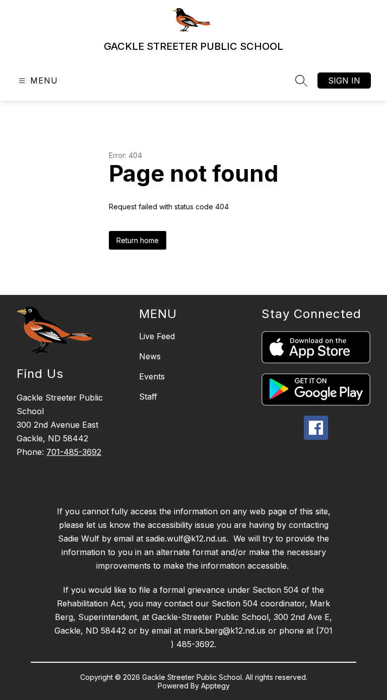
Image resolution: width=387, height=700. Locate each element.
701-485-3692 (73, 452)
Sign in (344, 80)
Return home (137, 240)
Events (152, 376)
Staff (148, 397)
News (150, 356)
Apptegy (215, 685)
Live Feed (157, 336)
